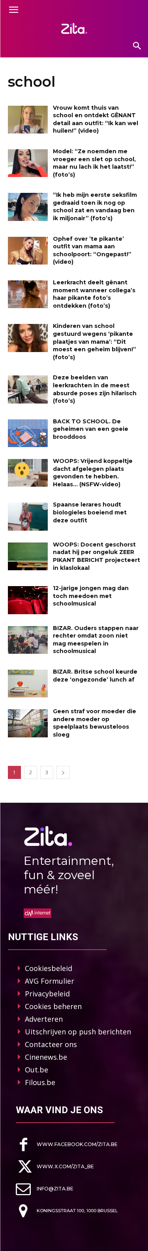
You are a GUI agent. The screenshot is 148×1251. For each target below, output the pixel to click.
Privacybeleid (47, 993)
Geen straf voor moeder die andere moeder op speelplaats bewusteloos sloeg (94, 723)
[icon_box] (67, 1145)
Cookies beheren (53, 1006)
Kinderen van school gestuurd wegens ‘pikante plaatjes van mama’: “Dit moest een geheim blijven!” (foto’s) (94, 341)
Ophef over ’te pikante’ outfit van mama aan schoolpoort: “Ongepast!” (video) (92, 250)
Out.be (36, 1069)
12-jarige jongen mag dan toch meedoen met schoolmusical (91, 596)
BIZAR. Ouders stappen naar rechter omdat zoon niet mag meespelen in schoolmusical (96, 640)
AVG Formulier (49, 981)
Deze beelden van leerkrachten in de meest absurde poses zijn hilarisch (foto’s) (95, 389)
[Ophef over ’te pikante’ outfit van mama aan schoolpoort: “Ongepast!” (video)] (28, 251)
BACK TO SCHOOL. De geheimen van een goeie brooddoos (90, 429)
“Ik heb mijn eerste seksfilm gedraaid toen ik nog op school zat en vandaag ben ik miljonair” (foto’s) (95, 206)
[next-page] (63, 772)
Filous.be (40, 1082)
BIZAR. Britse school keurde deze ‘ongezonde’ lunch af (95, 675)
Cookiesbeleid (48, 968)
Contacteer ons (51, 1044)
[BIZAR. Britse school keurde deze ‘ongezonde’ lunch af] (28, 683)
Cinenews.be (46, 1057)
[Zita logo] (74, 28)
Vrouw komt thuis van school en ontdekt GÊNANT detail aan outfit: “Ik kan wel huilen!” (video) (95, 119)
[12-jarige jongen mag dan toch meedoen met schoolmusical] (28, 600)
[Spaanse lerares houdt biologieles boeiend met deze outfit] (28, 516)
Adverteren (44, 1019)
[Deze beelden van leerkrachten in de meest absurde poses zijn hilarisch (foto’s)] (28, 389)
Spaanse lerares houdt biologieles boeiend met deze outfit (90, 512)
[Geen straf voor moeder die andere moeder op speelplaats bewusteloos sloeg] (28, 723)
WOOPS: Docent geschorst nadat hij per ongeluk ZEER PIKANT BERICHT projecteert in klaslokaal (96, 556)
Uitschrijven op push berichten (78, 1031)
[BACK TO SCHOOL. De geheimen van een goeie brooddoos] (28, 433)
